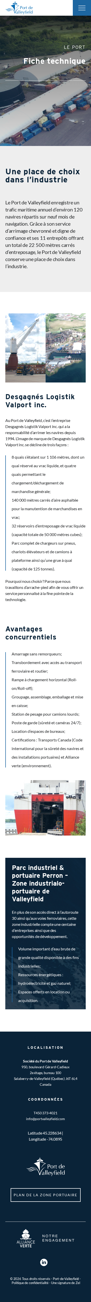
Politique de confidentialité (30, 1283)
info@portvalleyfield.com (45, 1119)
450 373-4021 (46, 1113)
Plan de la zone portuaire (45, 1195)
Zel (78, 1283)
